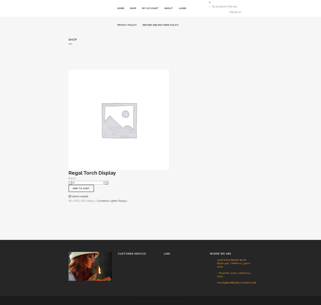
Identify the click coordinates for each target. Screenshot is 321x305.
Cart (217, 12)
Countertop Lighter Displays (112, 200)
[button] (78, 196)
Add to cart (81, 188)
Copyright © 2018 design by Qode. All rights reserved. (160, 300)
